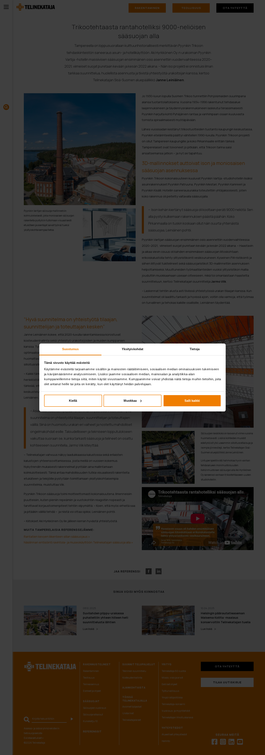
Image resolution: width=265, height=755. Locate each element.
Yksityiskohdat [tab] (132, 349)
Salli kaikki (192, 400)
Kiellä (73, 400)
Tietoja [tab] (195, 349)
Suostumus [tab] (70, 349)
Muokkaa (130, 400)
